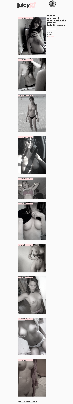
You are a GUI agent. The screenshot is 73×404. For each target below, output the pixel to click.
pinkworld (53, 18)
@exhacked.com (27, 401)
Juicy (26, 5)
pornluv (51, 23)
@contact (49, 34)
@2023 (49, 33)
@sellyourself (50, 36)
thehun (51, 16)
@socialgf (49, 32)
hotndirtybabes (56, 25)
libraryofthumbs (56, 20)
